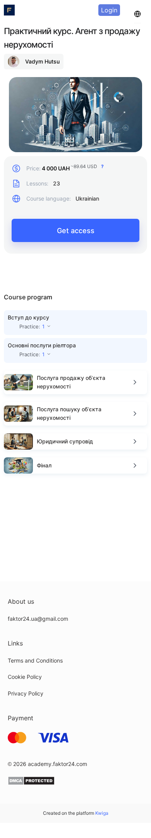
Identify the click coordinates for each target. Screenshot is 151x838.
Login (109, 10)
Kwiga (101, 813)
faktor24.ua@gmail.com (38, 618)
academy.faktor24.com (57, 764)
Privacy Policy (25, 693)
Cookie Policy (25, 676)
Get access (75, 231)
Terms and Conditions (35, 660)
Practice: (32, 326)
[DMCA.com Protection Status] (31, 783)
